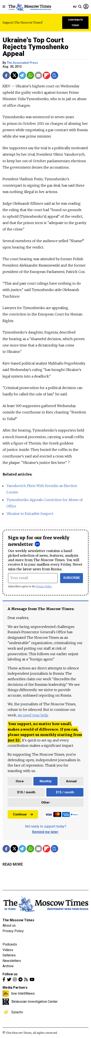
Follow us (10, 974)
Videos (8, 950)
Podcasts (10, 944)
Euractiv (17, 1012)
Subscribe (71, 578)
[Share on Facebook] (6, 75)
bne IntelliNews (23, 993)
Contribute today (75, 22)
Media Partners (15, 987)
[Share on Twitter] (14, 75)
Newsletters (12, 961)
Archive (8, 966)
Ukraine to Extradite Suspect (30, 513)
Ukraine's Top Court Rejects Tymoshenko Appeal (35, 47)
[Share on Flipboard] (46, 75)
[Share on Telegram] (22, 75)
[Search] (80, 7)
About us (9, 925)
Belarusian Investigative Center (34, 1001)
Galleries (9, 955)
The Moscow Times (18, 920)
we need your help (33, 715)
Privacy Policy (44, 586)
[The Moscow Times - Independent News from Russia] (29, 7)
